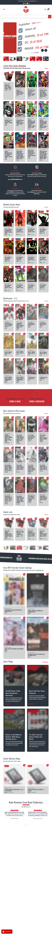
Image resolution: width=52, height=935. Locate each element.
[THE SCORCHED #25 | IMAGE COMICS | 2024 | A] (8, 274)
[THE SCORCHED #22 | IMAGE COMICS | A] (43, 274)
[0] (48, 9)
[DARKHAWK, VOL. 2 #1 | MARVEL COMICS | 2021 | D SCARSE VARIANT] (32, 485)
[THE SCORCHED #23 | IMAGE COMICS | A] (32, 274)
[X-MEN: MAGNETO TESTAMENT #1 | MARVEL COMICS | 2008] (8, 218)
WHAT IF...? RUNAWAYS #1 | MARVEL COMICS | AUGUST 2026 (20, 92)
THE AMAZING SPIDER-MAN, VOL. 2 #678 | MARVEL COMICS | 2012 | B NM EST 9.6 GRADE (20, 438)
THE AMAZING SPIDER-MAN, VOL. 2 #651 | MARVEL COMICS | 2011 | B (43, 467)
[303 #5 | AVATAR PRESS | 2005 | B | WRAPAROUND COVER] (8, 366)
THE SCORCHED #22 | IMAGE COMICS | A (43, 286)
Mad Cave (29, 375)
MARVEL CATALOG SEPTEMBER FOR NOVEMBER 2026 (35, 611)
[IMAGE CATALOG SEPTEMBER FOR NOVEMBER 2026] (14, 631)
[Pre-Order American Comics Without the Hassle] (38, 719)
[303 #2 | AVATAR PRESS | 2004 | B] (20, 340)
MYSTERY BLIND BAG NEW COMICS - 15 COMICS (36, 790)
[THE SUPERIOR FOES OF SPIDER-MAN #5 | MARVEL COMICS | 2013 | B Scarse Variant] (8, 454)
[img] (26, 805)
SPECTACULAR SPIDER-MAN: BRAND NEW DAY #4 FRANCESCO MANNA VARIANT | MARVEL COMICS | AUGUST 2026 (20, 155)
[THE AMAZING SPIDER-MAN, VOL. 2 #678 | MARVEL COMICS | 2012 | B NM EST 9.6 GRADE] (20, 424)
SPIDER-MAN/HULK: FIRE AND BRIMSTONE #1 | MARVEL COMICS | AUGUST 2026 (8, 154)
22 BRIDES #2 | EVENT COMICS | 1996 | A (31, 324)
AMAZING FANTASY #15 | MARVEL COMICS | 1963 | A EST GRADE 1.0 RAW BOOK (8, 438)
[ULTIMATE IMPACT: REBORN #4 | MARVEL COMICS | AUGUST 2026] (20, 109)
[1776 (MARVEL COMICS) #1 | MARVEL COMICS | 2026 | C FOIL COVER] (20, 312)
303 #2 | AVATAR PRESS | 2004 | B (20, 352)
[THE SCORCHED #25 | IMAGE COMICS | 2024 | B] (32, 246)
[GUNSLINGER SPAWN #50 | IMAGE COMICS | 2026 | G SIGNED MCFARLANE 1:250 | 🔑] (32, 455)
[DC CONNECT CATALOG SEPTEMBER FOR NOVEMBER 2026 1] (38, 634)
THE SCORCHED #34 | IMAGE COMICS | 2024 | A (19, 231)
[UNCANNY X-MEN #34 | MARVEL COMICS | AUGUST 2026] (8, 109)
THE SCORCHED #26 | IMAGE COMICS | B (8, 259)
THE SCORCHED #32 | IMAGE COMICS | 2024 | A (31, 231)
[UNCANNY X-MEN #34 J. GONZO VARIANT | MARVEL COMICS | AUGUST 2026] (32, 79)
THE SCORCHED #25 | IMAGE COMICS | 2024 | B (31, 259)
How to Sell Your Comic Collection (37, 692)
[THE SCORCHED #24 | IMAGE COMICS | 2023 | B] (43, 246)
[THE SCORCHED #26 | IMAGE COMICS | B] (8, 246)
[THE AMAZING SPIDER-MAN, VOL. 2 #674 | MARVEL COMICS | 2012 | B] (43, 485)
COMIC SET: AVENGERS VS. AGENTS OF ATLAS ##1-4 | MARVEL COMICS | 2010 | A (31, 534)
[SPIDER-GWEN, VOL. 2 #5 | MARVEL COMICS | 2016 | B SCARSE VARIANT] (43, 424)
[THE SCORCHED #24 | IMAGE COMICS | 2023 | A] (20, 274)
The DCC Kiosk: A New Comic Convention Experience (12, 693)
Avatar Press (7, 350)
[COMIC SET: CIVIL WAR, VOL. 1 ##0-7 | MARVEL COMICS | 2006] (20, 523)
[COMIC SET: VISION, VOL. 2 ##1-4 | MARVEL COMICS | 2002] (8, 76)
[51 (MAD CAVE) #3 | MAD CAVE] (43, 366)
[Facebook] (24, 3)
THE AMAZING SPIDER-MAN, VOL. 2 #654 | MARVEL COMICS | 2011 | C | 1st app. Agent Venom (8, 499)
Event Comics (30, 321)
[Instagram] (26, 3)
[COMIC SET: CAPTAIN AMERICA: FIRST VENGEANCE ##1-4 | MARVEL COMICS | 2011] (8, 523)
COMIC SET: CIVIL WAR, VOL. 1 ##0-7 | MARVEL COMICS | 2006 (20, 533)
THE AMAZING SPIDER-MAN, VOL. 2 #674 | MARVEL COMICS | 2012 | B (43, 498)
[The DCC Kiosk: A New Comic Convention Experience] (14, 676)
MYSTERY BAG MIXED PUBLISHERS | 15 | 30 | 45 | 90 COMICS (14, 790)
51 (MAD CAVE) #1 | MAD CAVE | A (31, 378)
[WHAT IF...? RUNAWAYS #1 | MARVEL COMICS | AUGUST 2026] (20, 79)
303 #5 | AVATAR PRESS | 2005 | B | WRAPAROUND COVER (8, 379)
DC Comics (7, 321)
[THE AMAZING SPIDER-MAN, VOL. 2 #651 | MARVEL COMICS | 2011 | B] (43, 454)
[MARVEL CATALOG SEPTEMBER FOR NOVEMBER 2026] (38, 590)
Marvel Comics (7, 83)
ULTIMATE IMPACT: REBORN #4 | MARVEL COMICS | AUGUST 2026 (20, 122)
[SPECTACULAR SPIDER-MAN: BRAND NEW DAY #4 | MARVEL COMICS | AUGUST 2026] (32, 139)
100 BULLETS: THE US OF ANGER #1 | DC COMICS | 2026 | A (8, 324)
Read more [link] (7, 703)
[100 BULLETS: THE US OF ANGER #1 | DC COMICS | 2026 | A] (8, 312)
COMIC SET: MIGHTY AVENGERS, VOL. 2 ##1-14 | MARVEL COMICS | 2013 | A (43, 534)
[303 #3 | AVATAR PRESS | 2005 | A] (32, 341)
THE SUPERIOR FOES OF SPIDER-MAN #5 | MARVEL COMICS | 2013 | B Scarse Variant (8, 468)
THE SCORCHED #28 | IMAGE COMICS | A (43, 231)
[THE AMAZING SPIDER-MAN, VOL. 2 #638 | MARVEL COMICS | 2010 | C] (20, 454)
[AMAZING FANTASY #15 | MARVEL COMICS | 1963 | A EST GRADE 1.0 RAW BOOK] (8, 424)
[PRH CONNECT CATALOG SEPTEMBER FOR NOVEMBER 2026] (14, 590)
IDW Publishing (31, 434)
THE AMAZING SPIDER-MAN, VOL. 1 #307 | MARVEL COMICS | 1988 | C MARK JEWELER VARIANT (20, 499)
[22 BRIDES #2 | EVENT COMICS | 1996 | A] (32, 312)
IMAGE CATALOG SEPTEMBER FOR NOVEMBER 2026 (14, 649)
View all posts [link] (45, 661)
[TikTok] (29, 3)
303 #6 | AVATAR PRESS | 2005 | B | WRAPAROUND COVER (20, 379)
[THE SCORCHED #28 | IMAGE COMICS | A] (43, 218)
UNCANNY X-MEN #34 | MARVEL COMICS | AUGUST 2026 (8, 122)
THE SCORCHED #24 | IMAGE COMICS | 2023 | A (19, 287)
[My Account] (45, 9)
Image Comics (18, 227)
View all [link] (46, 68)
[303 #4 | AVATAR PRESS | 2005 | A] (43, 341)
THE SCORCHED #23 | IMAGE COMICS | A (31, 286)
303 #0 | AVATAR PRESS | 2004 (8, 353)
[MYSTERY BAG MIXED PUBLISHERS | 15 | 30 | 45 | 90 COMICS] (14, 775)
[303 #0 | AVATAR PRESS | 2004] (8, 341)
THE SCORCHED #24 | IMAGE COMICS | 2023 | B (43, 259)
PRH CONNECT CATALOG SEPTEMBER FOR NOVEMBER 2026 (13, 610)
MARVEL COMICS (19, 89)
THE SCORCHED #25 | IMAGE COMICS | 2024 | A (8, 287)
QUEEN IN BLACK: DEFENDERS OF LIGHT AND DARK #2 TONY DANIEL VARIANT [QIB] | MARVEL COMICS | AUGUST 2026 (43, 155)
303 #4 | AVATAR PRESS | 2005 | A (43, 353)
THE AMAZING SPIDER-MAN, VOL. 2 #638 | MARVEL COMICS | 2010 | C (20, 468)
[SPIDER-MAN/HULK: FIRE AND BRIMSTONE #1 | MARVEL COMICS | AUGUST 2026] (8, 140)
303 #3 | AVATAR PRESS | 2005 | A (31, 352)
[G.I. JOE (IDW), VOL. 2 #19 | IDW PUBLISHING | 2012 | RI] (32, 424)
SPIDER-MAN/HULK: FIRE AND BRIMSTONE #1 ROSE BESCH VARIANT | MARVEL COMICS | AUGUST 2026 (43, 124)
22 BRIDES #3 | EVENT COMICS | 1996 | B (43, 324)
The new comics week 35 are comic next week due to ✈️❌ (36, 1)
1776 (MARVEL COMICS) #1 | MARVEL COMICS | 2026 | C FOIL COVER (20, 326)
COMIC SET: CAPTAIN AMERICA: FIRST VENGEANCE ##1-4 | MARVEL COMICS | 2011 (8, 534)
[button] (25, 825)
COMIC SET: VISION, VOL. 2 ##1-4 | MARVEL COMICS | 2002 (8, 86)
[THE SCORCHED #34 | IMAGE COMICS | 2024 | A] (20, 218)
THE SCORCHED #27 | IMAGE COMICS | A (19, 259)
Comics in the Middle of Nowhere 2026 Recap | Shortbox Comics (13, 736)
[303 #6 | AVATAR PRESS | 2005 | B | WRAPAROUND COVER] (20, 366)
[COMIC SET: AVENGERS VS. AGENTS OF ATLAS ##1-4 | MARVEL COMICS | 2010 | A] (32, 523)
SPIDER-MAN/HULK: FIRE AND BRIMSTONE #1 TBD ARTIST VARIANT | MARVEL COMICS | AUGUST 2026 (32, 123)
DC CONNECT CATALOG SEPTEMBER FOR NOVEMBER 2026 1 (36, 655)
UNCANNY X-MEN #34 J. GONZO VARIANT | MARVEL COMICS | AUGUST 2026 (32, 93)
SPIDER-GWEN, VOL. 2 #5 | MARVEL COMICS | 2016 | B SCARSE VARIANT (43, 438)
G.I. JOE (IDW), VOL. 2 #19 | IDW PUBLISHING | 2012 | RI (31, 437)
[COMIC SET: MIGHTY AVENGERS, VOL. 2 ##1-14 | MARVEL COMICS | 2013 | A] (43, 523)
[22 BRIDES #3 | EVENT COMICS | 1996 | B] (43, 312)
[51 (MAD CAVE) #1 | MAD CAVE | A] (32, 366)
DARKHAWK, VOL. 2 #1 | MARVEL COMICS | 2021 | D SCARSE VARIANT (31, 498)
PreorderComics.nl (39, 570)
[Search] (49, 16)
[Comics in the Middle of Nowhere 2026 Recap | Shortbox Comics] (14, 719)
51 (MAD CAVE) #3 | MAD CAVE (43, 378)
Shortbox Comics (8, 608)
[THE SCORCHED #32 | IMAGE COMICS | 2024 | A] (32, 218)
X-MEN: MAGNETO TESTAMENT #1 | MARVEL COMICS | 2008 (8, 231)
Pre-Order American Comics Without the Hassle (36, 736)
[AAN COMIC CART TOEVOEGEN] (12, 72)
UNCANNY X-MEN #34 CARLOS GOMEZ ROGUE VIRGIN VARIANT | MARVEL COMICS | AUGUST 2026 (43, 93)
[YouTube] (27, 3)
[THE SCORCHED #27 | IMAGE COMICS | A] (20, 246)
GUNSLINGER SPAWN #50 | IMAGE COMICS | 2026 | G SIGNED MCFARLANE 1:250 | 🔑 (31, 469)
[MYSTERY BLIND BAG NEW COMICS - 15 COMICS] (38, 775)
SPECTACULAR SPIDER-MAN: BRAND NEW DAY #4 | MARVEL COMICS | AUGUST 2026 (32, 153)
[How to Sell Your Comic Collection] (38, 676)
